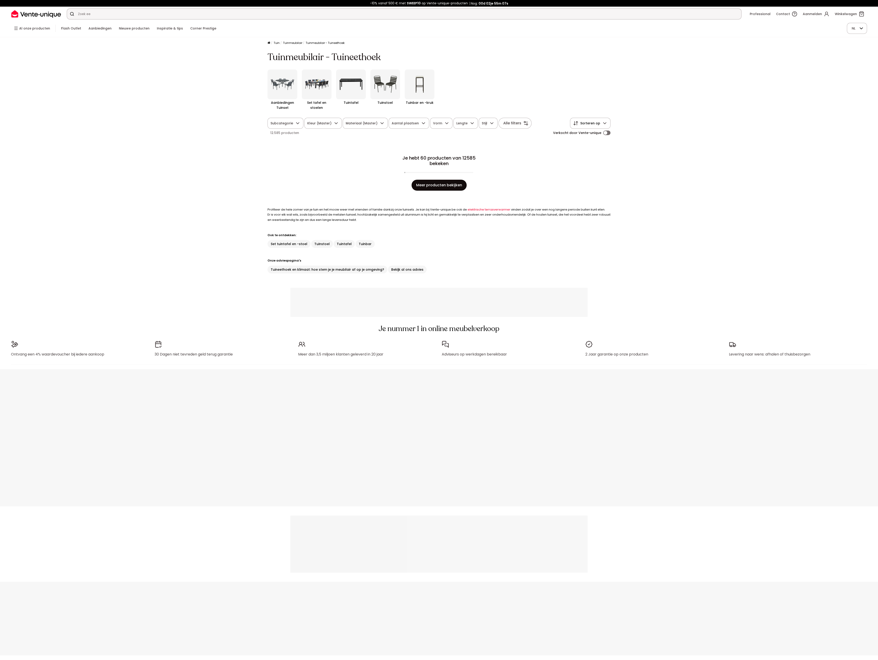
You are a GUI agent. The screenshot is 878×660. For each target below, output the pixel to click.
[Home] (269, 43)
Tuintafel (344, 244)
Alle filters (512, 123)
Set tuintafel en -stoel (289, 244)
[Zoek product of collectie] (72, 14)
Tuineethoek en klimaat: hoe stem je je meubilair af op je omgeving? (327, 269)
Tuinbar (365, 244)
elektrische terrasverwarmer (489, 209)
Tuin (277, 43)
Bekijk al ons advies (407, 269)
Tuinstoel (322, 244)
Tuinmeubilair (292, 43)
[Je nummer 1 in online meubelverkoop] (36, 14)
